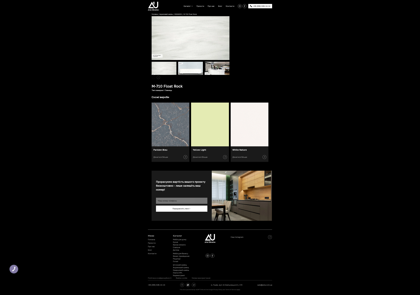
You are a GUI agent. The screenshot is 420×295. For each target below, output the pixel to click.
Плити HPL (177, 273)
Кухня (175, 242)
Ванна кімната (179, 245)
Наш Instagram (237, 237)
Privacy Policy (218, 289)
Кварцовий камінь (181, 270)
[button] (158, 77)
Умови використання (201, 278)
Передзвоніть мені (180, 209)
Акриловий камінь (166, 14)
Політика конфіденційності (159, 278)
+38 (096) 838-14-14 (156, 285)
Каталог (187, 6)
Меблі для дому (179, 239)
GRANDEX (178, 14)
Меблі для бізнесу (180, 253)
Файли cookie (181, 278)
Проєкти (200, 6)
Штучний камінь (180, 265)
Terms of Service (230, 289)
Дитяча (176, 250)
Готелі (175, 261)
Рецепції (176, 259)
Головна (155, 14)
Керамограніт (179, 275)
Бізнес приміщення (181, 256)
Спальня (176, 247)
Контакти (230, 6)
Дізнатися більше (160, 157)
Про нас (211, 6)
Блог (220, 6)
